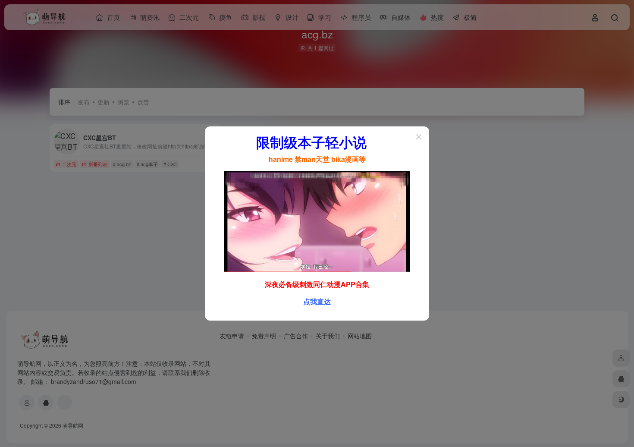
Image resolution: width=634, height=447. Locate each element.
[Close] (418, 136)
